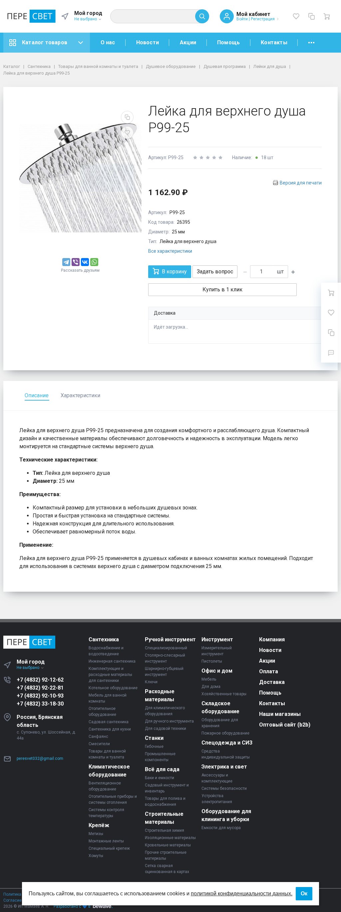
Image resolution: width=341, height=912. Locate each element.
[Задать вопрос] (331, 353)
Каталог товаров (44, 42)
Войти (242, 19)
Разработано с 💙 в (72, 906)
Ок (304, 893)
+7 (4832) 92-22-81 (40, 688)
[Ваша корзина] (326, 16)
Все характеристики (170, 251)
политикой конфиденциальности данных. (241, 893)
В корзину (174, 271)
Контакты (274, 42)
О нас (108, 42)
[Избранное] (296, 16)
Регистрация (263, 19)
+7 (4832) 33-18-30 (40, 704)
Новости (147, 42)
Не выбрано (86, 19)
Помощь (228, 42)
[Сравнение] (311, 16)
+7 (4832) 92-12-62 (40, 680)
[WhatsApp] (94, 262)
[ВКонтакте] (85, 262)
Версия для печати (301, 182)
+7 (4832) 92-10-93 (40, 696)
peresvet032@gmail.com (40, 758)
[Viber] (76, 262)
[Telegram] (66, 262)
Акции (188, 42)
